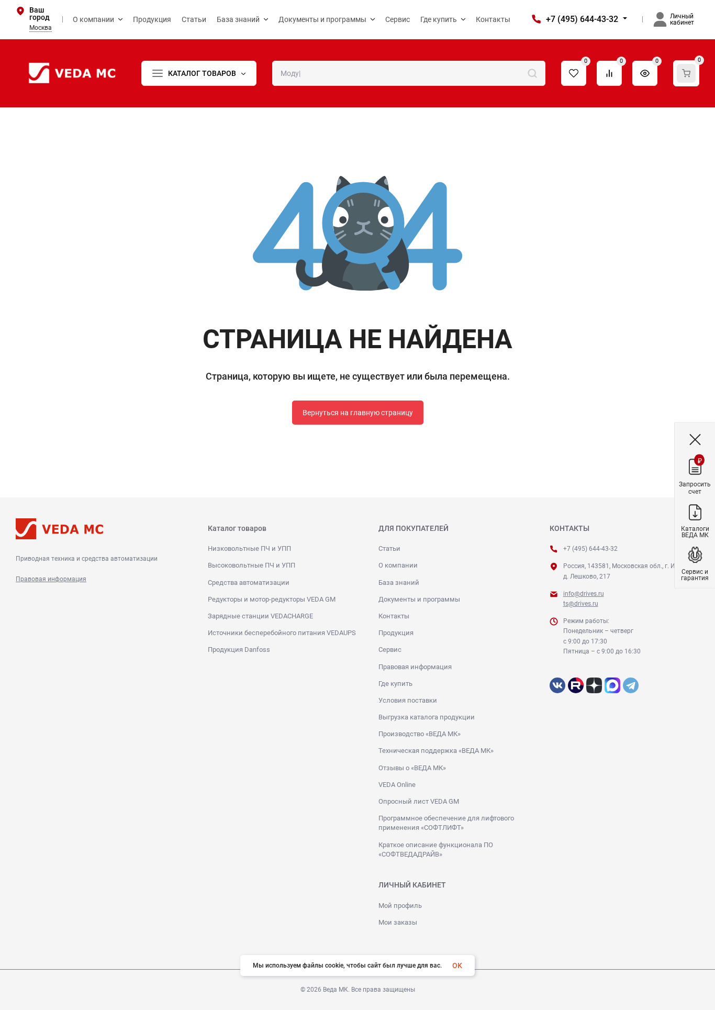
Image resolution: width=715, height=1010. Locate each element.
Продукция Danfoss (239, 649)
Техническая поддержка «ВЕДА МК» (436, 750)
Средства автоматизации (248, 582)
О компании (398, 565)
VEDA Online (397, 785)
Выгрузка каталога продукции (426, 717)
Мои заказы (397, 922)
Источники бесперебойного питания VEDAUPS (282, 633)
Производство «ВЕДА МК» (419, 734)
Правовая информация (51, 579)
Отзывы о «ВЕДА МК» (412, 768)
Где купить (395, 683)
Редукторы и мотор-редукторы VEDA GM (272, 599)
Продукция (396, 633)
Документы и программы (419, 599)
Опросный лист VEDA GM (418, 801)
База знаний (398, 582)
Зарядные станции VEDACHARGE (260, 616)
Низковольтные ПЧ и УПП (249, 548)
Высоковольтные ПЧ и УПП (251, 565)
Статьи (389, 548)
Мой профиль (400, 905)
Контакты (393, 616)
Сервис (389, 649)
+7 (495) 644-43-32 (582, 19)
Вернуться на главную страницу (358, 412)
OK (457, 965)
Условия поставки (407, 700)
